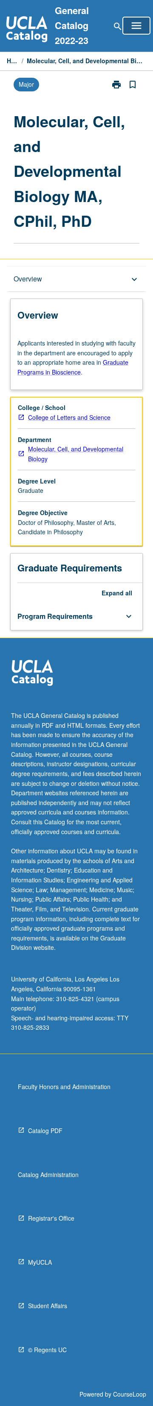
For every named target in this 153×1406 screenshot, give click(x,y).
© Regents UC (47, 1349)
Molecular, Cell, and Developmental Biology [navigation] (75, 454)
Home (12, 60)
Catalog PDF (45, 1130)
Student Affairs (47, 1305)
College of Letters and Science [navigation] (69, 417)
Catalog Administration (48, 1174)
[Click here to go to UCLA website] (32, 673)
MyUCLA (40, 1262)
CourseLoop (129, 1394)
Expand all (117, 593)
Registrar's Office (51, 1218)
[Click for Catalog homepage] (27, 30)
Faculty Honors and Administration (64, 1086)
